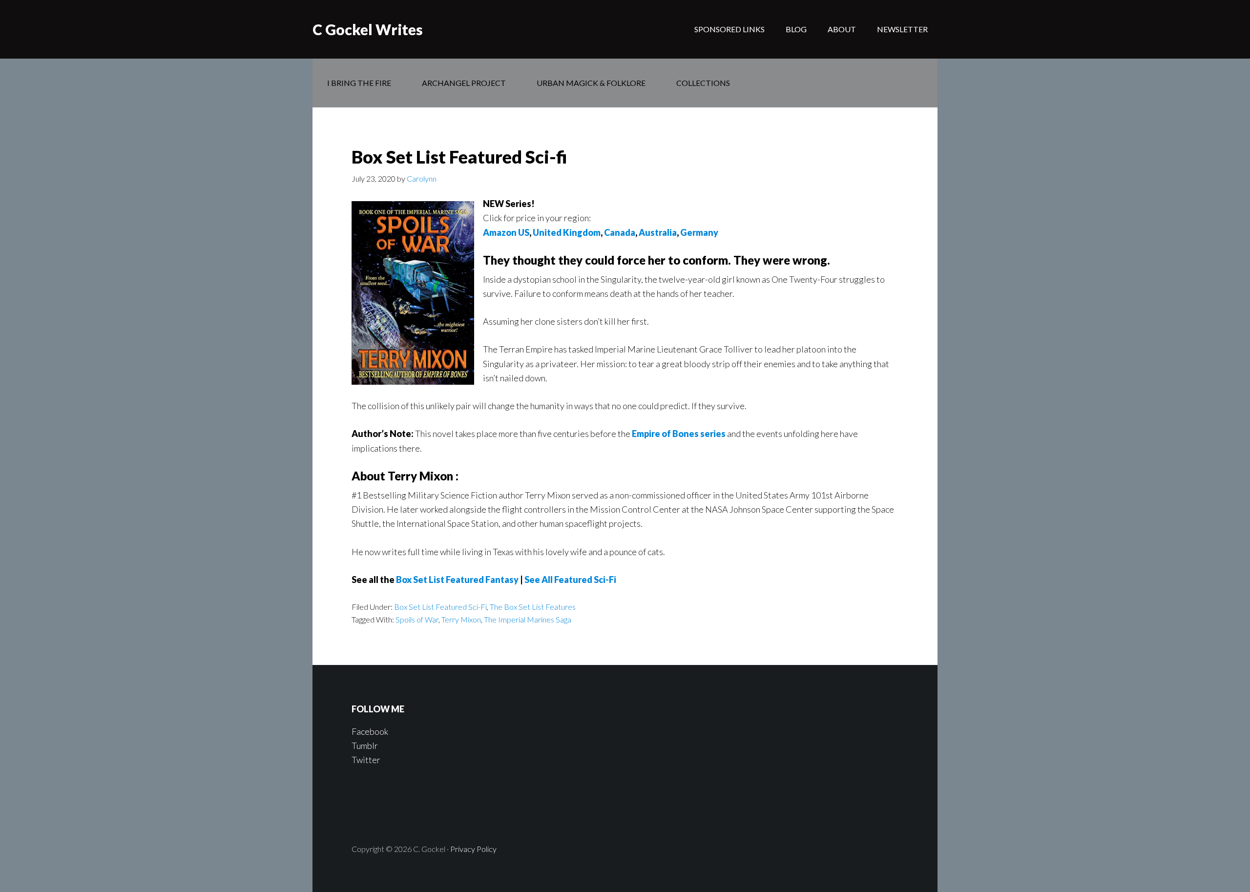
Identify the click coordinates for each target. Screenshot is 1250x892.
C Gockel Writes (367, 29)
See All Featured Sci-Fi (570, 579)
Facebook (370, 731)
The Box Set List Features (533, 606)
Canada (619, 232)
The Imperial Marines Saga (527, 619)
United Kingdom (567, 232)
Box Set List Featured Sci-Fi (440, 606)
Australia (658, 232)
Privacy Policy (473, 848)
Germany (699, 232)
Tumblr (365, 745)
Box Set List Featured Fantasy (457, 579)
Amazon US (506, 232)
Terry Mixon (461, 619)
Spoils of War (417, 619)
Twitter (366, 759)
